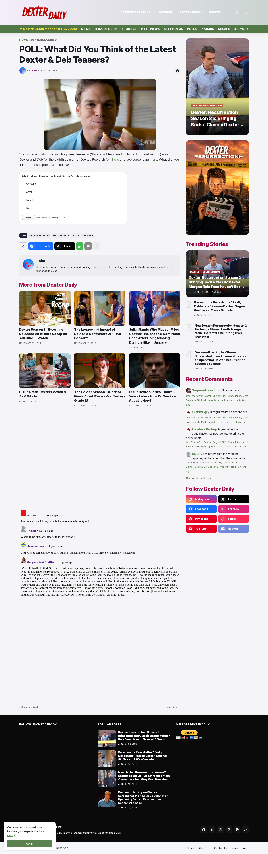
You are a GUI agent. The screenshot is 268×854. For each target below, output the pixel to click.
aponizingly (200, 412)
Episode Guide (106, 29)
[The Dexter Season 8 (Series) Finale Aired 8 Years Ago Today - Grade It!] (100, 370)
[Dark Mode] (237, 12)
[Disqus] (99, 554)
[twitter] (212, 829)
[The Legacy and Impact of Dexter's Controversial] (100, 308)
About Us (204, 848)
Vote (29, 217)
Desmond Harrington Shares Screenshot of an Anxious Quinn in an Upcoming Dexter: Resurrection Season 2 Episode (220, 357)
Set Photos (173, 29)
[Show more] (96, 246)
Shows (214, 12)
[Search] (245, 12)
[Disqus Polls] (99, 458)
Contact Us (220, 848)
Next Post (172, 707)
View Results (42, 217)
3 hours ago (241, 446)
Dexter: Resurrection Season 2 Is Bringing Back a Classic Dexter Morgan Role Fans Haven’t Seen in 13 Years (144, 735)
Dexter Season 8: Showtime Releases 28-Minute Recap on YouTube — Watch (43, 334)
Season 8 (87, 235)
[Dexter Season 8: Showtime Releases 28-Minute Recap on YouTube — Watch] (45, 308)
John (40, 261)
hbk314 (197, 454)
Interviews (150, 29)
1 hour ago (240, 422)
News (85, 29)
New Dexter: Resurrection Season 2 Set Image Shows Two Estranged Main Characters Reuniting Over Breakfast (221, 331)
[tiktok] (245, 829)
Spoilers (129, 29)
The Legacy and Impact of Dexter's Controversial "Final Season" (97, 334)
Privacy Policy (240, 848)
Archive (165, 12)
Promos (207, 29)
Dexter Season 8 (44, 40)
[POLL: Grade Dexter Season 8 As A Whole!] (45, 370)
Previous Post (29, 707)
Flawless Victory (204, 429)
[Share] (177, 70)
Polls (192, 29)
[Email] (88, 246)
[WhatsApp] (79, 246)
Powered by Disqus (199, 478)
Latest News (190, 12)
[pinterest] (237, 829)
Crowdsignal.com (57, 217)
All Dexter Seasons (134, 12)
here (115, 159)
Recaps (224, 29)
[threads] (229, 829)
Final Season (61, 235)
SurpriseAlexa (202, 390)
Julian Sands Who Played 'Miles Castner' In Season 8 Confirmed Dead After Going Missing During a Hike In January (154, 336)
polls (75, 235)
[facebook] (203, 829)
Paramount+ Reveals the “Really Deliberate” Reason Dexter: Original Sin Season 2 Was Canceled (220, 306)
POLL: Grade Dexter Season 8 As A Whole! (42, 394)
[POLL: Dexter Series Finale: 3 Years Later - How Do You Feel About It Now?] (154, 370)
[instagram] (220, 829)
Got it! (29, 843)
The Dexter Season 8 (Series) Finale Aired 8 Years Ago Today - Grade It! (99, 396)
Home (23, 40)
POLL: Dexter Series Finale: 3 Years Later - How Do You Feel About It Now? (152, 396)
